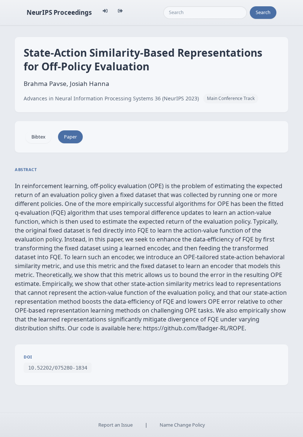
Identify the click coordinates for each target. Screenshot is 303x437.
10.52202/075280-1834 (57, 368)
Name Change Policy (182, 424)
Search (263, 12)
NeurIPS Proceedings (59, 12)
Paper (70, 136)
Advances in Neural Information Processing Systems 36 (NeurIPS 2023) (111, 98)
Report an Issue (115, 424)
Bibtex (38, 136)
